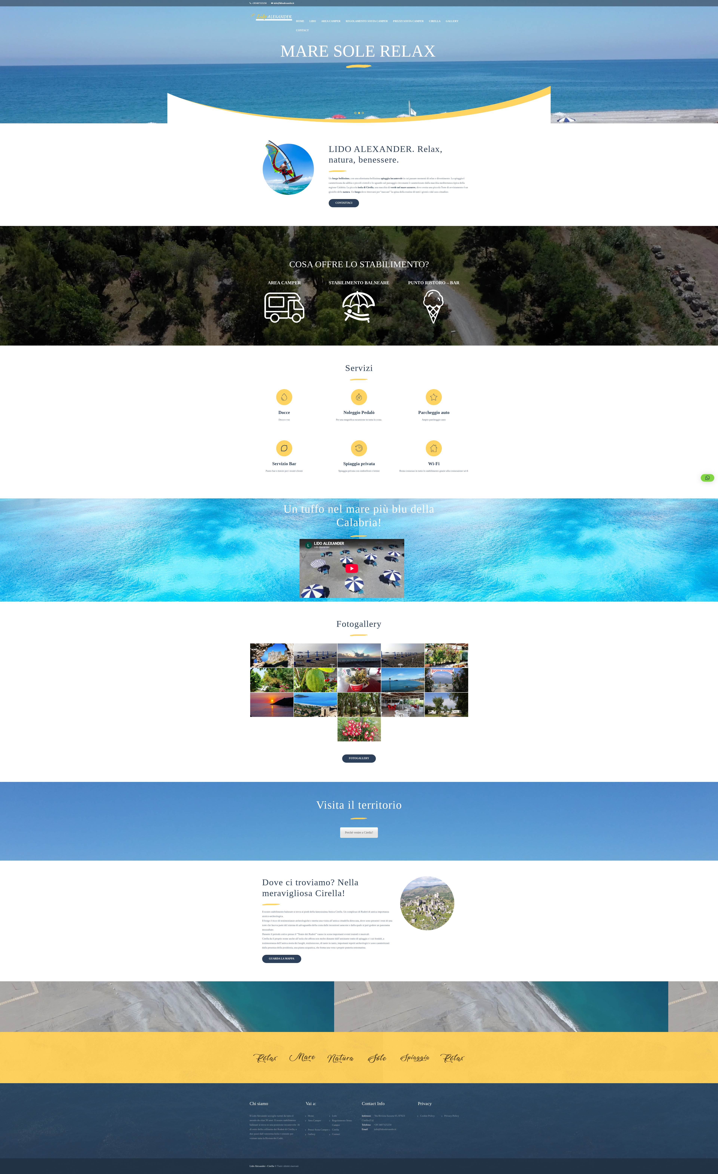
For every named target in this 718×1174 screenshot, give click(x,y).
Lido (334, 1115)
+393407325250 (259, 3)
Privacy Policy (451, 1115)
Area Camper (314, 1120)
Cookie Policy (427, 1115)
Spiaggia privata (359, 463)
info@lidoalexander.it (284, 3)
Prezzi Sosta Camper (318, 1129)
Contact (336, 1134)
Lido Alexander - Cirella (262, 1166)
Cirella (335, 1129)
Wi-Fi (434, 463)
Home (311, 1115)
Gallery (311, 1134)
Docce (284, 412)
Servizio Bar (284, 463)
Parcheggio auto (433, 412)
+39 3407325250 (383, 1124)
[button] (707, 478)
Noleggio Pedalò (359, 412)
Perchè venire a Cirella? (359, 832)
